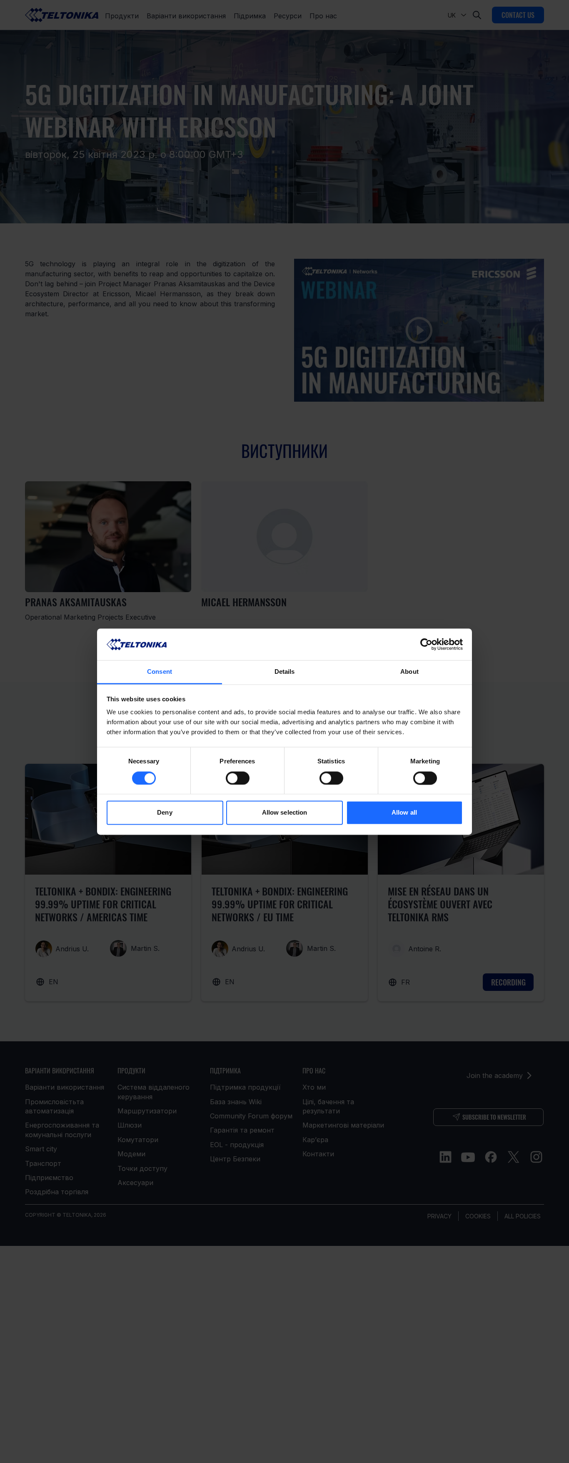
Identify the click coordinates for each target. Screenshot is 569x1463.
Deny (164, 812)
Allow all (404, 812)
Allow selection (284, 812)
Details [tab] (285, 671)
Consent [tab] (159, 671)
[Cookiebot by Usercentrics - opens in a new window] (426, 644)
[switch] (238, 778)
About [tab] (409, 671)
